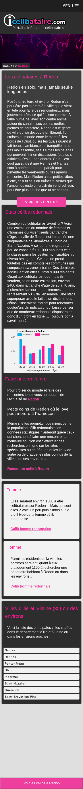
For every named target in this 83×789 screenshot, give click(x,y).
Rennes (10, 657)
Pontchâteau (14, 663)
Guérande (12, 690)
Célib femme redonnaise (30, 529)
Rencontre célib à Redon (28, 469)
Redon (33, 399)
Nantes (10, 650)
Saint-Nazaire (15, 683)
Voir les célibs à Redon (41, 783)
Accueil (8, 66)
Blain (8, 670)
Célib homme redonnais (30, 586)
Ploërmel (11, 677)
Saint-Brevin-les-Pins (21, 696)
